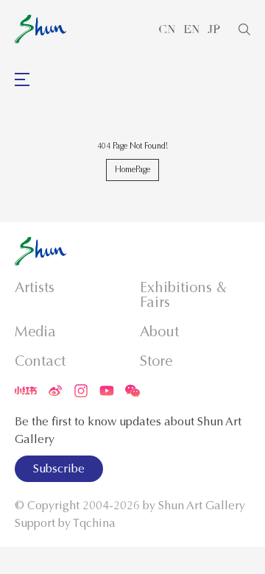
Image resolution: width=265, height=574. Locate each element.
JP (214, 29)
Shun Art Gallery (201, 505)
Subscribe (59, 468)
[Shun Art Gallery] (40, 29)
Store (156, 361)
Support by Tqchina (65, 523)
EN (191, 29)
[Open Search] (244, 29)
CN (167, 29)
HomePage (132, 169)
